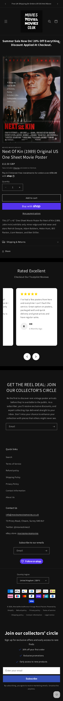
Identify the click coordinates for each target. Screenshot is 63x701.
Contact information (34, 615)
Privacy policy (34, 610)
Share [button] (8, 251)
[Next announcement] (57, 4)
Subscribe (31, 678)
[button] (6, 21)
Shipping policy (17, 615)
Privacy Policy (12, 484)
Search (9, 457)
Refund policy (12, 470)
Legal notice (49, 615)
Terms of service (49, 610)
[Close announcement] (59, 43)
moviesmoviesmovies (27, 533)
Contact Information (15, 490)
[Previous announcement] (5, 4)
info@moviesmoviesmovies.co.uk (22, 514)
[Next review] (35, 356)
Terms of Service (13, 463)
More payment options (32, 213)
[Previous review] (27, 356)
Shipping (16, 168)
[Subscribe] (54, 426)
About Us (10, 497)
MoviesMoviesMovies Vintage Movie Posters (30, 607)
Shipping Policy (13, 477)
